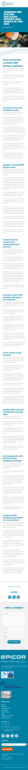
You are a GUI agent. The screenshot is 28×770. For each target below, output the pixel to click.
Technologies (5, 708)
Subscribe (7, 749)
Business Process (14, 586)
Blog (2, 714)
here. (21, 572)
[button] (9, 597)
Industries (4, 710)
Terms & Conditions (7, 715)
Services (3, 706)
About (3, 704)
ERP (20, 586)
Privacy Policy (5, 717)
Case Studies (5, 712)
